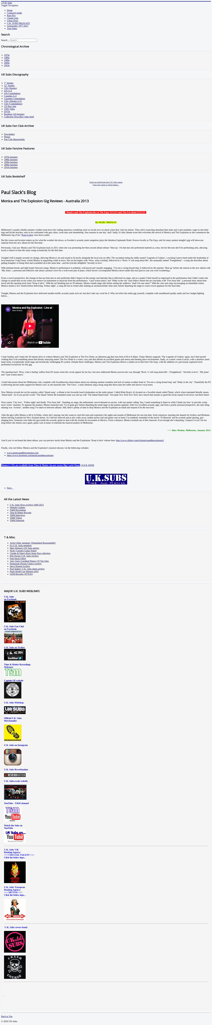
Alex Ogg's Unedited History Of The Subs (29, 561)
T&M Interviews (17, 515)
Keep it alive (27, 235)
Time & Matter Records (20, 512)
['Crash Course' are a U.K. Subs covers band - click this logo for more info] (15, 978)
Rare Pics (11, 15)
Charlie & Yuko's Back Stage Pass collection (30, 553)
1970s (7, 55)
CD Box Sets (10, 106)
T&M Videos (16, 518)
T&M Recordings (18, 510)
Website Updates (17, 507)
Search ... (5, 40)
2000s (7, 63)
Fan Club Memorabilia (14, 139)
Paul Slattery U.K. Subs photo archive (27, 569)
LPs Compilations (12, 93)
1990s (7, 60)
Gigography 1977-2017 (17, 26)
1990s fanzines (11, 162)
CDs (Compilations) (13, 104)
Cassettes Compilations (14, 98)
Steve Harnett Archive (20, 566)
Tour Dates (12, 28)
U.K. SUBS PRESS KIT (18, 23)
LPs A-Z (8, 91)
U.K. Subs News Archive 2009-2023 (27, 505)
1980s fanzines (11, 159)
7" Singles (8, 83)
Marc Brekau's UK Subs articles (24, 548)
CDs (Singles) (10, 88)
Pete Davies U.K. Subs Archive (24, 556)
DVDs (7, 111)
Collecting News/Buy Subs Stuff (19, 117)
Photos (7, 137)
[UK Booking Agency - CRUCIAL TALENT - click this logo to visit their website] (15, 882)
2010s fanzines (11, 167)
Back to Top (6, 1016)
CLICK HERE (87, 465)
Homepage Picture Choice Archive (26, 563)
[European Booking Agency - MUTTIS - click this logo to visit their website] (15, 920)
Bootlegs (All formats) (14, 114)
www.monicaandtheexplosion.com (23, 453)
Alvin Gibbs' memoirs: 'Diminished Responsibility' (33, 543)
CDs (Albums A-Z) (13, 101)
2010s (7, 65)
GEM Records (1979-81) (21, 574)
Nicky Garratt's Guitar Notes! (23, 550)
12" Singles (9, 85)
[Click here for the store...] (15, 713)
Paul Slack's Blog (18, 558)
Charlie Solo (12, 18)
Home (10, 10)
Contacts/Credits (14, 13)
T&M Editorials (17, 520)
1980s (7, 57)
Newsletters (9, 134)
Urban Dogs (12, 20)
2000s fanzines (11, 165)
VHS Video (9, 109)
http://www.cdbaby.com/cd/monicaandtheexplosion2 (140, 440)
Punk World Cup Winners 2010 (24, 571)
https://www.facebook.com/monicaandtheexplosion (30, 455)
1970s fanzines (11, 157)
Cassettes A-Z (10, 96)
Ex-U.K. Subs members (21, 545)
